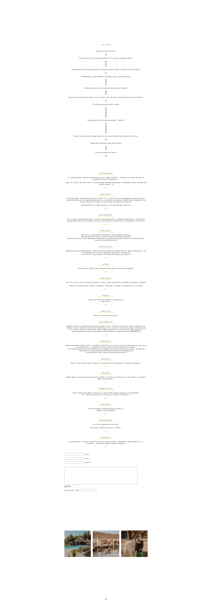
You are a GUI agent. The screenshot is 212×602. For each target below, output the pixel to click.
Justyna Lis (103, 246)
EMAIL (87, 458)
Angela (103, 437)
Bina (103, 295)
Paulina (104, 404)
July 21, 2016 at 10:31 (106, 279)
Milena (103, 359)
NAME (87, 454)
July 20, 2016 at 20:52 (106, 216)
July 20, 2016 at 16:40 (106, 174)
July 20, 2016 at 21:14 (106, 232)
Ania (103, 264)
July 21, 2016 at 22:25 (106, 323)
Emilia (104, 373)
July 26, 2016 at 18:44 (106, 438)
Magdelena (104, 420)
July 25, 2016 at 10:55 (106, 390)
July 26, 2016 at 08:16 (106, 421)
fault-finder (103, 173)
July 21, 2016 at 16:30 (106, 296)
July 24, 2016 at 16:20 (106, 374)
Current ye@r (70, 490)
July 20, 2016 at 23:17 (106, 248)
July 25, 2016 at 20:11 (106, 405)
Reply (106, 187)
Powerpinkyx (104, 388)
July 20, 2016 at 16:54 (106, 195)
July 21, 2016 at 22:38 (106, 342)
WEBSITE (88, 462)
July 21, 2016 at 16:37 (106, 312)
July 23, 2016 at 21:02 (106, 360)
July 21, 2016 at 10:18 (106, 265)
